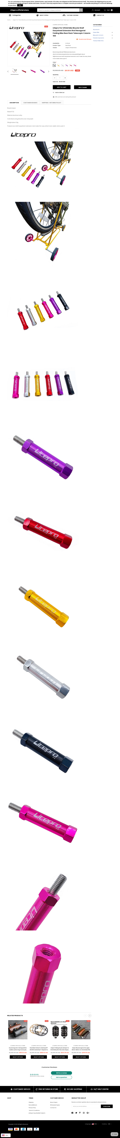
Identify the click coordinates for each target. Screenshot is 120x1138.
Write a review (61, 1073)
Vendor (55, 47)
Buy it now (83, 87)
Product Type (56, 45)
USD (109, 1124)
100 (56, 97)
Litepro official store (19, 10)
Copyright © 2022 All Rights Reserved (18, 1124)
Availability (56, 43)
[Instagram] (84, 1113)
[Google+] (88, 1113)
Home (8, 20)
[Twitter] (76, 1113)
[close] (112, 4)
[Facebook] (73, 1113)
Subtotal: (55, 81)
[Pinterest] (80, 1113)
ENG (95, 1124)
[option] (42, 15)
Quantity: (56, 74)
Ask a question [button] (61, 1077)
